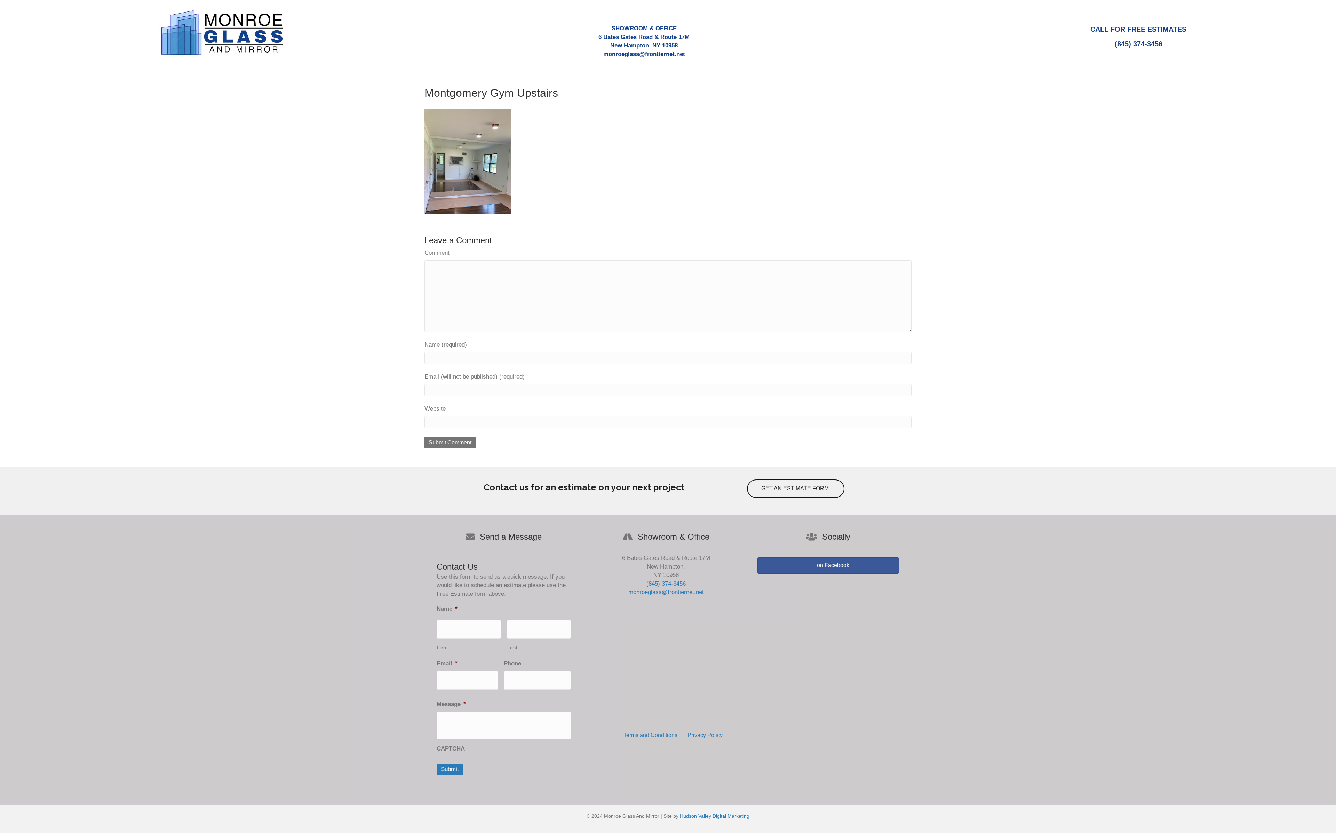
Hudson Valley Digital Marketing (714, 816)
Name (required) (445, 344)
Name (447, 608)
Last (512, 647)
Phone (512, 663)
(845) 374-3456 (1138, 44)
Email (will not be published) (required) (474, 376)
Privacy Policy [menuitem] (705, 735)
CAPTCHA (451, 748)
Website (435, 408)
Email (447, 663)
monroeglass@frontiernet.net (644, 54)
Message (451, 704)
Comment (437, 252)
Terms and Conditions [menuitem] (650, 735)
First (442, 647)
